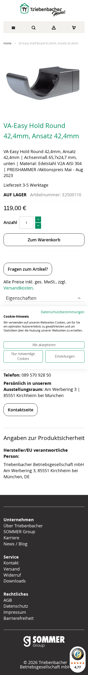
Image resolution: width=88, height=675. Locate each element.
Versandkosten (18, 288)
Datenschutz (16, 606)
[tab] (44, 297)
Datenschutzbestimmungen (62, 312)
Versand (12, 569)
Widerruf (12, 575)
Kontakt (11, 563)
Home (7, 43)
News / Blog (15, 544)
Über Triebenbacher (23, 525)
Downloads (15, 581)
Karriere (11, 537)
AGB (8, 600)
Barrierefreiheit (19, 618)
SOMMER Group (19, 531)
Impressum (15, 612)
